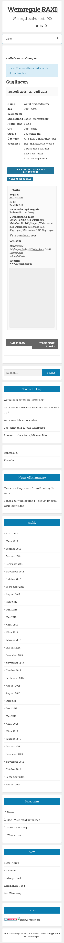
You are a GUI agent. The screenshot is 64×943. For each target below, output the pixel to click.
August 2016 (13, 685)
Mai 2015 (11, 716)
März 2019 (12, 541)
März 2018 (12, 632)
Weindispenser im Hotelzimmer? (24, 399)
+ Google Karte (17, 256)
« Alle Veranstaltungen (21, 58)
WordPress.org (12, 893)
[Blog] (29, 919)
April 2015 (12, 723)
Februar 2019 (13, 548)
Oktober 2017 (13, 670)
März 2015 (12, 731)
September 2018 (15, 586)
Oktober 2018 (13, 579)
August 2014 (13, 784)
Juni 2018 (12, 609)
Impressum (11, 452)
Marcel (8, 488)
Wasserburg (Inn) (47, 344)
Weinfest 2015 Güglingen (24, 223)
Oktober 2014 (13, 769)
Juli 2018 (11, 602)
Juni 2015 (11, 708)
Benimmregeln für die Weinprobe (24, 427)
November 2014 (15, 761)
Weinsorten (14, 835)
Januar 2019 (13, 556)
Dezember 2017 (14, 655)
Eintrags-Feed (12, 878)
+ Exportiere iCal (20, 179)
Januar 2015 (13, 746)
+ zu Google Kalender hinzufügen (31, 170)
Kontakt (9, 460)
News (10, 812)
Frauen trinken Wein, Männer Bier (25, 435)
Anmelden (10, 870)
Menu (9, 39)
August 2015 (13, 693)
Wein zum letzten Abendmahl (22, 420)
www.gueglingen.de (21, 263)
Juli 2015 (11, 700)
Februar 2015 (13, 738)
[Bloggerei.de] (10, 919)
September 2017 (15, 678)
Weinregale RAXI (32, 9)
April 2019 (12, 533)
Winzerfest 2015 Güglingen (38, 230)
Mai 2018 (11, 617)
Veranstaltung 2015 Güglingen (27, 219)
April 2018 (12, 624)
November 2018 (15, 571)
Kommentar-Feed (14, 885)
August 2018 (13, 594)
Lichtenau (17, 342)
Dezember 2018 (14, 564)
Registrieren (11, 862)
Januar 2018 (13, 647)
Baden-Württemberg (22, 212)
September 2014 (15, 776)
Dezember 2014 (14, 754)
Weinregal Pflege (17, 827)
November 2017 (15, 662)
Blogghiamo (53, 933)
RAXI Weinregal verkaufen (23, 819)
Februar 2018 (13, 640)
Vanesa (8, 500)
